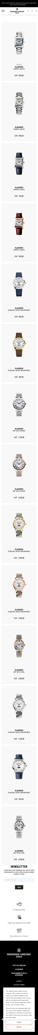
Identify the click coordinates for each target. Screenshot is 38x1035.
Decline (19, 1027)
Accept (19, 1022)
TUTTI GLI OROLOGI (19, 965)
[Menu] (3, 11)
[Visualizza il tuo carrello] (36, 11)
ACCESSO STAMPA (19, 985)
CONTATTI (19, 981)
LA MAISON (19, 969)
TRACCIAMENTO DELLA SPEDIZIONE (19, 974)
